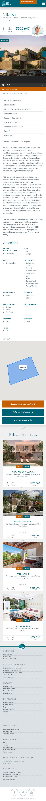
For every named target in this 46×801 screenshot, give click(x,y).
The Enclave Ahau (23, 521)
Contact (5, 745)
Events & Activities (9, 691)
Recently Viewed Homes (11, 729)
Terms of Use (7, 752)
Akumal (5, 711)
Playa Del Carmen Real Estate (12, 668)
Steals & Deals (7, 656)
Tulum (5, 714)
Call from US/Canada (21, 412)
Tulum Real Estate (9, 677)
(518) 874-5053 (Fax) (10, 777)
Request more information (21, 404)
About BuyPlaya (8, 747)
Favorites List (7, 731)
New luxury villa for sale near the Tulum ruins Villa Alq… (23, 629)
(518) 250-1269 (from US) (11, 774)
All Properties (7, 654)
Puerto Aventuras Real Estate (12, 672)
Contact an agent (27, 2)
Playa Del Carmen (8, 702)
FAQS (5, 743)
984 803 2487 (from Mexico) (12, 772)
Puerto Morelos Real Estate (12, 670)
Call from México (21, 420)
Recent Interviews (9, 688)
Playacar (6, 707)
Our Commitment (9, 749)
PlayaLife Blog (7, 686)
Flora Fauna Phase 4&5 (23, 472)
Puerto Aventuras (9, 709)
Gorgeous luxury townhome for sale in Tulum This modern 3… (23, 577)
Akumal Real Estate (9, 675)
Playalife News (8, 693)
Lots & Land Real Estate (10, 659)
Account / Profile (8, 733)
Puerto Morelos (8, 705)
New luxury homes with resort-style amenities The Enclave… (23, 525)
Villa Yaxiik (23, 574)
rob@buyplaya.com (9, 779)
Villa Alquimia (23, 626)
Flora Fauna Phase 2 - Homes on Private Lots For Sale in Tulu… (23, 475)
